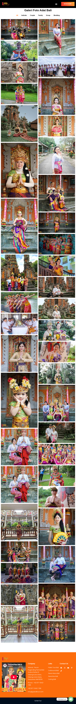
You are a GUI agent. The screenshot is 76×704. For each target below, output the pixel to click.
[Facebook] (61, 667)
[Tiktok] (61, 670)
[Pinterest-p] (71, 667)
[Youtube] (68, 667)
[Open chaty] (70, 699)
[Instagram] (64, 667)
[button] (56, 4)
